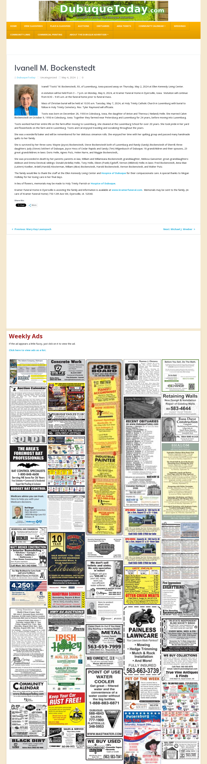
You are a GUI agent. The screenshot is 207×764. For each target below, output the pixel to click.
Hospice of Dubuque (113, 173)
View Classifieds (33, 26)
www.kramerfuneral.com (126, 189)
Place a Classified (60, 26)
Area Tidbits (124, 26)
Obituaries (103, 26)
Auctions (83, 26)
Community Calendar (151, 26)
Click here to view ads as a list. (27, 350)
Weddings (180, 26)
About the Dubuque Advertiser (88, 34)
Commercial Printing (50, 34)
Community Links (20, 34)
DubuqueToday (26, 77)
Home (13, 26)
